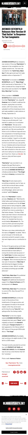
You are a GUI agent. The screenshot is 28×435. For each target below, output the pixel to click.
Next (21, 383)
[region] (14, 423)
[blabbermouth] (11, 4)
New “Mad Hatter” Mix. (12, 363)
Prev (6, 383)
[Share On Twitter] (18, 372)
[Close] (26, 414)
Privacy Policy (9, 424)
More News (14, 383)
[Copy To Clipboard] (24, 372)
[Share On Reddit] (21, 372)
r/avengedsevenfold (14, 365)
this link (20, 154)
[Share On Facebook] (14, 372)
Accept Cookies (14, 432)
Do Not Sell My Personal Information (14, 428)
